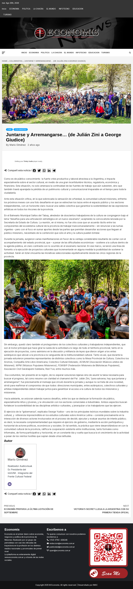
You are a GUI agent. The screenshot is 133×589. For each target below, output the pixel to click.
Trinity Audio (28, 161)
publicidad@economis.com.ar (62, 547)
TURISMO (7, 14)
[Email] (10, 484)
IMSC (95, 585)
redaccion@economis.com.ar (61, 543)
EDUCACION (78, 9)
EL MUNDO (51, 9)
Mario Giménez (17, 144)
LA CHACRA (38, 9)
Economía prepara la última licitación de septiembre (28, 509)
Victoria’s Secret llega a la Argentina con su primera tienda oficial (101, 509)
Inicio (4, 9)
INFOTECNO (64, 9)
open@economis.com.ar (59, 550)
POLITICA (26, 9)
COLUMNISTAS (20, 129)
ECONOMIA (14, 9)
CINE (9, 129)
